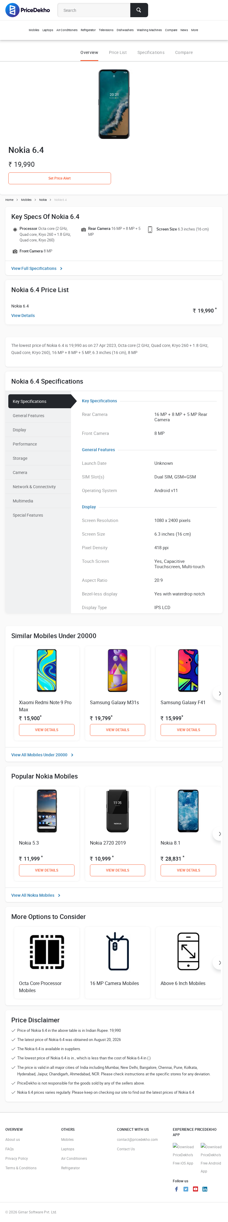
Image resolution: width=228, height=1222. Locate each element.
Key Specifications (29, 401)
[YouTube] (195, 1189)
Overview (89, 52)
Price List (118, 52)
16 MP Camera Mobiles (114, 983)
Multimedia (23, 501)
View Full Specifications (33, 268)
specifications (150, 52)
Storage (20, 458)
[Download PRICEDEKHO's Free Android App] (212, 1159)
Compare (184, 52)
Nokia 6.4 (20, 306)
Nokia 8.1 (170, 843)
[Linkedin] (204, 1189)
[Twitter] (185, 1189)
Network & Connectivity (34, 486)
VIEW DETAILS (46, 729)
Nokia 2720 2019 (108, 843)
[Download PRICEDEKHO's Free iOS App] (184, 1155)
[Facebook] (176, 1189)
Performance (25, 444)
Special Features (28, 515)
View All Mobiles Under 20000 (39, 754)
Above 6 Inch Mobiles (183, 983)
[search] (139, 10)
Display (19, 430)
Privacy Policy (16, 1158)
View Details (23, 315)
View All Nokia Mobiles (32, 895)
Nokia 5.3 (29, 843)
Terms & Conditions (21, 1167)
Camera (20, 472)
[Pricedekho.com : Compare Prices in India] (31, 10)
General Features (28, 415)
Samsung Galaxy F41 (183, 702)
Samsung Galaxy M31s (114, 702)
